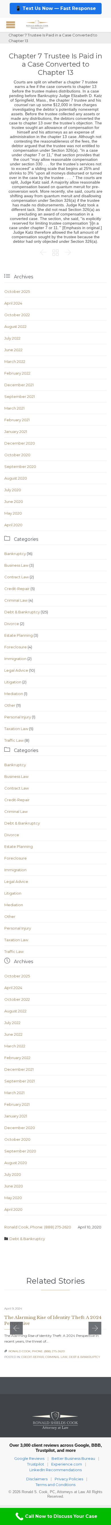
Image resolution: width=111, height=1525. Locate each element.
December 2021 (19, 385)
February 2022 (17, 373)
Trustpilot (35, 1464)
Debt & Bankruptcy (22, 612)
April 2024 (13, 303)
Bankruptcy (15, 553)
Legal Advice (16, 670)
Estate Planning (18, 635)
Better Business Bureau (73, 1458)
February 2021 (17, 420)
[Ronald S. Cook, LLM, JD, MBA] (37, 24)
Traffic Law (14, 740)
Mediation (13, 693)
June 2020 (13, 501)
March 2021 (14, 408)
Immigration (15, 658)
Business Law (16, 565)
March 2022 (14, 361)
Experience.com (66, 1464)
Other (9, 705)
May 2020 (13, 513)
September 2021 (19, 396)
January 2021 (15, 431)
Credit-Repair (17, 588)
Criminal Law (16, 600)
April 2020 (13, 525)
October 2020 (17, 455)
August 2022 (15, 326)
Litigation (12, 682)
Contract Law (16, 577)
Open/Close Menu (10, 25)
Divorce (11, 623)
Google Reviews (29, 1458)
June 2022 (13, 350)
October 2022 (17, 315)
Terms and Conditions (55, 1484)
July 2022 (12, 338)
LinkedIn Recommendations (55, 1470)
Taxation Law (16, 728)
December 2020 (19, 443)
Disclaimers (37, 1479)
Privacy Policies (69, 1479)
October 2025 (17, 291)
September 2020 (20, 466)
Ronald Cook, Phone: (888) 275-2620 (37, 1227)
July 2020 (12, 490)
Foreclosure (15, 647)
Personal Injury (17, 717)
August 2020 (15, 478)
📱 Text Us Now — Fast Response (55, 8)
